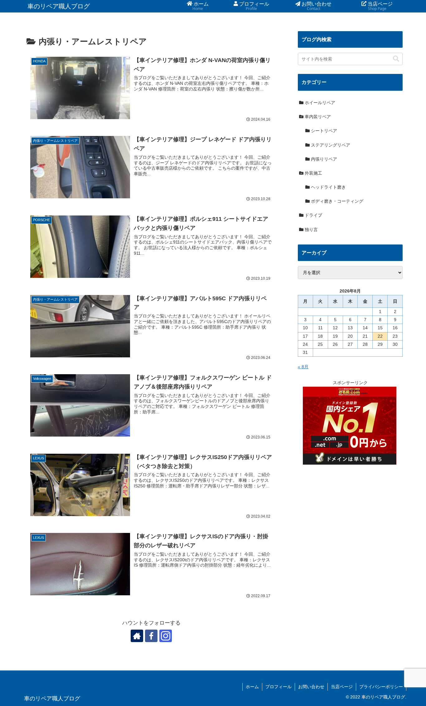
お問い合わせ (311, 686)
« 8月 (303, 366)
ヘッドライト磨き (328, 187)
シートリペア (323, 130)
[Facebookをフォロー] (151, 636)
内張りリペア (323, 159)
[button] (396, 58)
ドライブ (312, 215)
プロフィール (278, 686)
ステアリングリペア (330, 145)
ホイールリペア (319, 102)
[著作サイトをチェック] (137, 636)
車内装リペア (317, 116)
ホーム (252, 686)
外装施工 (312, 173)
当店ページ (342, 686)
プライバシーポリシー (381, 686)
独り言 (310, 229)
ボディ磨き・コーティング (336, 201)
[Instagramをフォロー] (165, 636)
